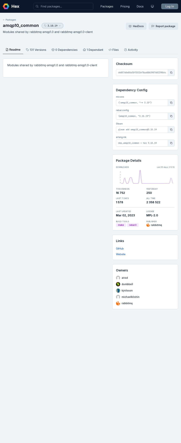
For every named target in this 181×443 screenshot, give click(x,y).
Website (120, 254)
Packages (106, 6)
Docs (140, 6)
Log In (169, 6)
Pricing (125, 6)
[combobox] (63, 6)
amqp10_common (21, 25)
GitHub (120, 248)
